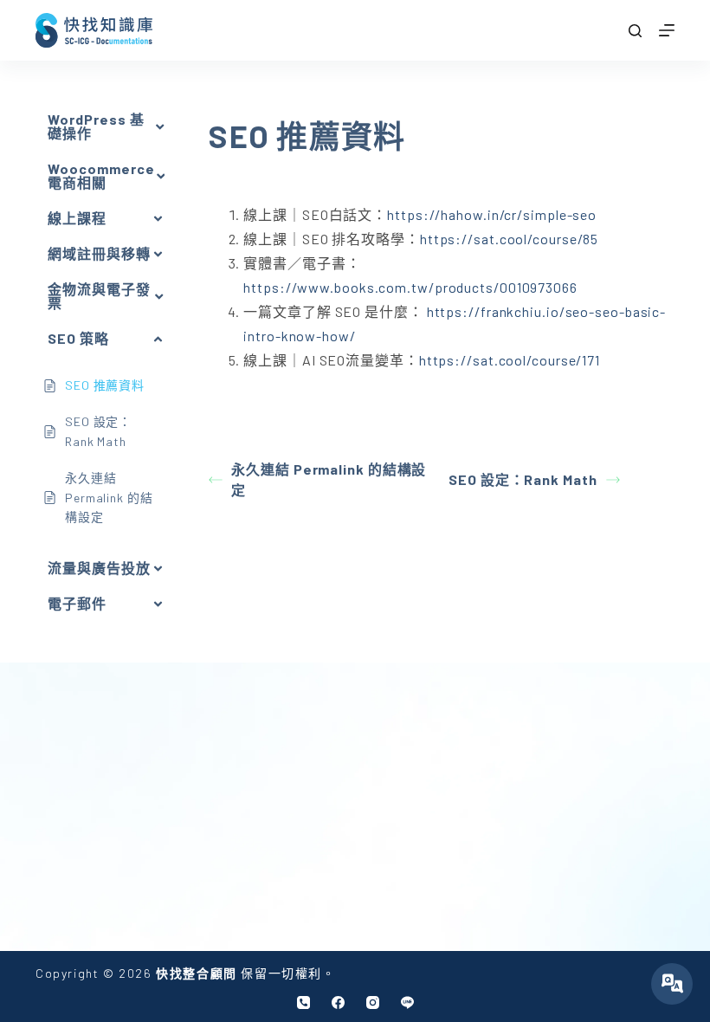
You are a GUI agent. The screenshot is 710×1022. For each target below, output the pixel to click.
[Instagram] (372, 1002)
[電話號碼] (303, 1002)
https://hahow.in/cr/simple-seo (492, 214)
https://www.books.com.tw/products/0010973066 (410, 287)
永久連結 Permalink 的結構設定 (328, 479)
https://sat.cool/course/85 (509, 238)
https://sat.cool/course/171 (509, 360)
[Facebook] (338, 1002)
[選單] (666, 30)
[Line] (407, 1002)
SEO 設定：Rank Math (523, 479)
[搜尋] (635, 30)
